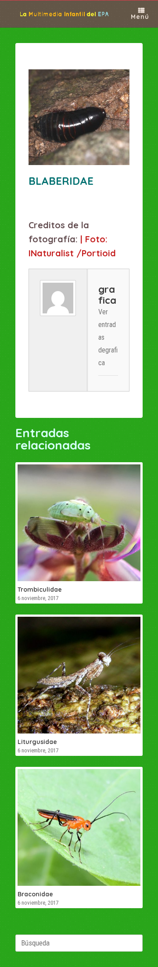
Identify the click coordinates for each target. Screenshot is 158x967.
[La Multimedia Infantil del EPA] (59, 14)
